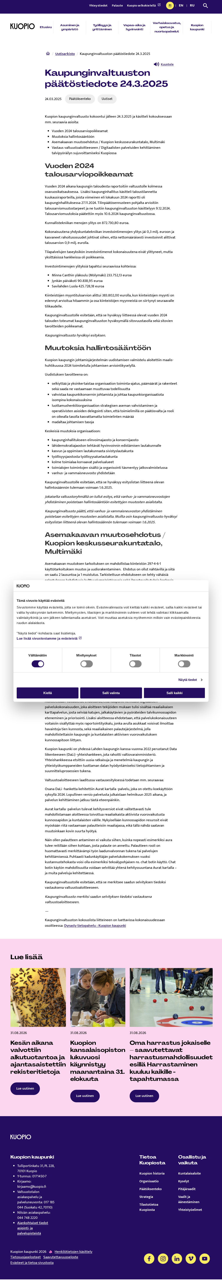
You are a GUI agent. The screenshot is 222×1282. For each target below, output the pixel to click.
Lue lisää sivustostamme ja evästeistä (47, 638)
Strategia (146, 1197)
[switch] (86, 663)
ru (193, 5)
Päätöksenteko (80, 99)
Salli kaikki (174, 693)
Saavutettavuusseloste (60, 1257)
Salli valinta (111, 693)
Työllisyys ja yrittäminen (102, 27)
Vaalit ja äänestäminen (188, 1199)
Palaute (118, 5)
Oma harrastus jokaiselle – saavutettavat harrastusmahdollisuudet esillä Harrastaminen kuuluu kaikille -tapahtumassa (171, 1061)
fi (171, 5)
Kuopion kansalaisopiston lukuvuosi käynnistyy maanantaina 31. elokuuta (97, 1061)
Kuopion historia (152, 1173)
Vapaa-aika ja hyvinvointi (134, 27)
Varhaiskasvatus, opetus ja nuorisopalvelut (167, 27)
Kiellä (47, 693)
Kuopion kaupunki (197, 27)
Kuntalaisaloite (189, 1173)
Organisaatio (149, 1181)
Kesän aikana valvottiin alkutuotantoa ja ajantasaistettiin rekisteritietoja (38, 1057)
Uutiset (107, 99)
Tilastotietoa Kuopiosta (148, 1207)
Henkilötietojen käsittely (73, 1252)
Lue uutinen (25, 1089)
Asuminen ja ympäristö (69, 27)
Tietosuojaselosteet (25, 1257)
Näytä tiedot (187, 680)
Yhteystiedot (98, 5)
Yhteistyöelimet (190, 1210)
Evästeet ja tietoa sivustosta (32, 1263)
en (182, 5)
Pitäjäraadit (187, 1189)
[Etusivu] (48, 54)
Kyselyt (183, 1181)
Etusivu (46, 27)
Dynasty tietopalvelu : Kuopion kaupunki (95, 926)
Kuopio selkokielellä (142, 5)
